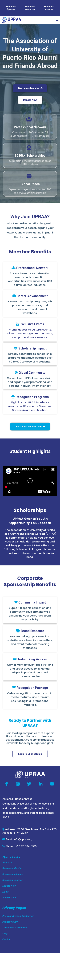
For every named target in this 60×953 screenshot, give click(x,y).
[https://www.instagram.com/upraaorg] (18, 784)
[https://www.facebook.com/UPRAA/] (7, 784)
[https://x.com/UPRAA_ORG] (30, 784)
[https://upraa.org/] (11, 20)
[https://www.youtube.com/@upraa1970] (53, 784)
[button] (56, 20)
